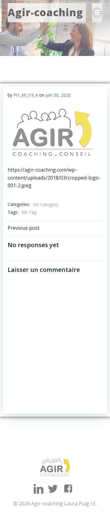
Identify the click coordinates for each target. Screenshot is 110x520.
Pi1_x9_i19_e (25, 95)
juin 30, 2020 (58, 95)
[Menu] (97, 12)
